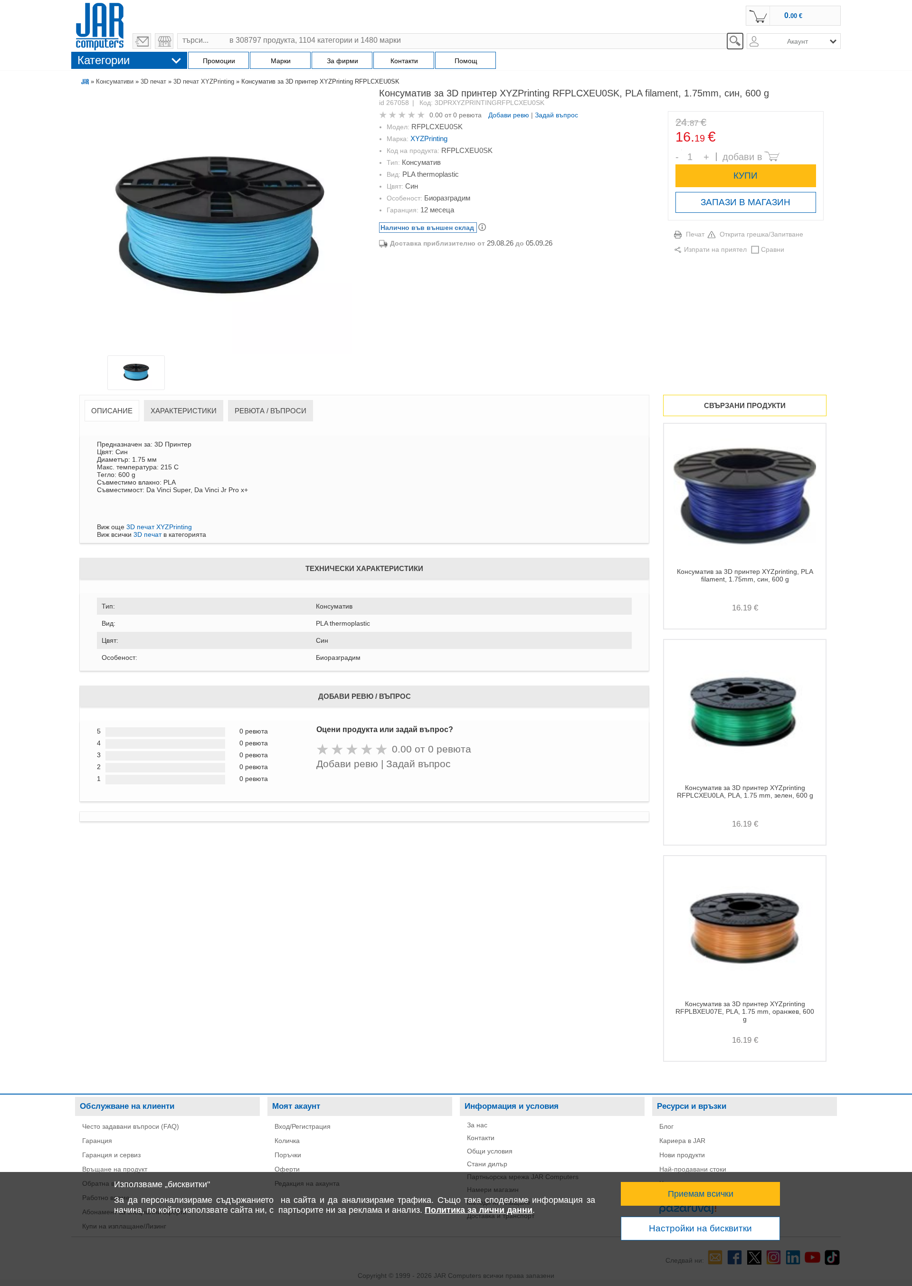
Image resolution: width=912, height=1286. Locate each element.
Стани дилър (487, 1164)
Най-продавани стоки (692, 1169)
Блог (666, 1126)
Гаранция (97, 1140)
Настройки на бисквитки (700, 1228)
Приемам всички (700, 1194)
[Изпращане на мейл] (142, 41)
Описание (112, 411)
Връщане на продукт (114, 1169)
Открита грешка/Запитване (761, 234)
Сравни (772, 249)
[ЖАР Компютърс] (99, 25)
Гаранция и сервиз (111, 1155)
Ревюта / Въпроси (270, 411)
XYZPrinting (428, 138)
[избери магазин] (164, 41)
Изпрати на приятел (715, 249)
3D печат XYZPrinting (203, 81)
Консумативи (114, 81)
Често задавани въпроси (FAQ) (130, 1126)
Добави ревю (508, 115)
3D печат (153, 81)
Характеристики (184, 411)
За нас (477, 1125)
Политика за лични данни (478, 1210)
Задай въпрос (556, 115)
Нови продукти (682, 1155)
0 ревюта (467, 115)
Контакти (480, 1138)
